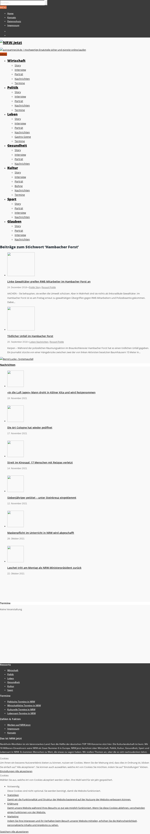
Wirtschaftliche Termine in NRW (24, 705)
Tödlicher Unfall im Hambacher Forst (30, 336)
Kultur (12, 168)
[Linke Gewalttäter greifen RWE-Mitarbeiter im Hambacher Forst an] (21, 275)
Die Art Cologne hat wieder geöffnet (29, 427)
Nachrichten (22, 79)
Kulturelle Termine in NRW (21, 709)
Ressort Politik (49, 287)
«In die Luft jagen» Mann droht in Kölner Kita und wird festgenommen (51, 392)
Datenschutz (14, 21)
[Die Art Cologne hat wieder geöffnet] (15, 421)
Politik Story (34, 287)
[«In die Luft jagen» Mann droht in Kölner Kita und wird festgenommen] (15, 386)
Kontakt (11, 17)
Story (18, 65)
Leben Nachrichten (38, 342)
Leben (12, 114)
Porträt (19, 74)
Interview (20, 70)
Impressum (13, 25)
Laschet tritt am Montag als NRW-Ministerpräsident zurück (44, 567)
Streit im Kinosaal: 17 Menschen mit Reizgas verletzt (40, 462)
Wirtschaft (16, 60)
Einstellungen (7, 771)
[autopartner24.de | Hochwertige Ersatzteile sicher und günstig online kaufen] (43, 49)
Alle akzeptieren (23, 771)
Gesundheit (17, 145)
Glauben (14, 221)
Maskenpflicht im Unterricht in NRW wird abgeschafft (40, 532)
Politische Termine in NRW (21, 701)
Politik (12, 87)
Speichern (5, 831)
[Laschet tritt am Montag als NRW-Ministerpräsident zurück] (15, 561)
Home (10, 13)
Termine (20, 83)
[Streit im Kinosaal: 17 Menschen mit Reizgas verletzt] (15, 456)
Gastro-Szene (23, 137)
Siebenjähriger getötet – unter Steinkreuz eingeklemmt (41, 497)
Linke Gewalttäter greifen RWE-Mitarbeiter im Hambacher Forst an (49, 281)
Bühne (19, 186)
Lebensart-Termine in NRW (21, 713)
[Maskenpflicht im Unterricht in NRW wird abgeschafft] (15, 526)
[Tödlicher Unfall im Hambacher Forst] (21, 329)
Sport (11, 199)
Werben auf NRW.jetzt (19, 724)
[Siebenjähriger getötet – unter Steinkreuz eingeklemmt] (15, 491)
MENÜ (3, 7)
